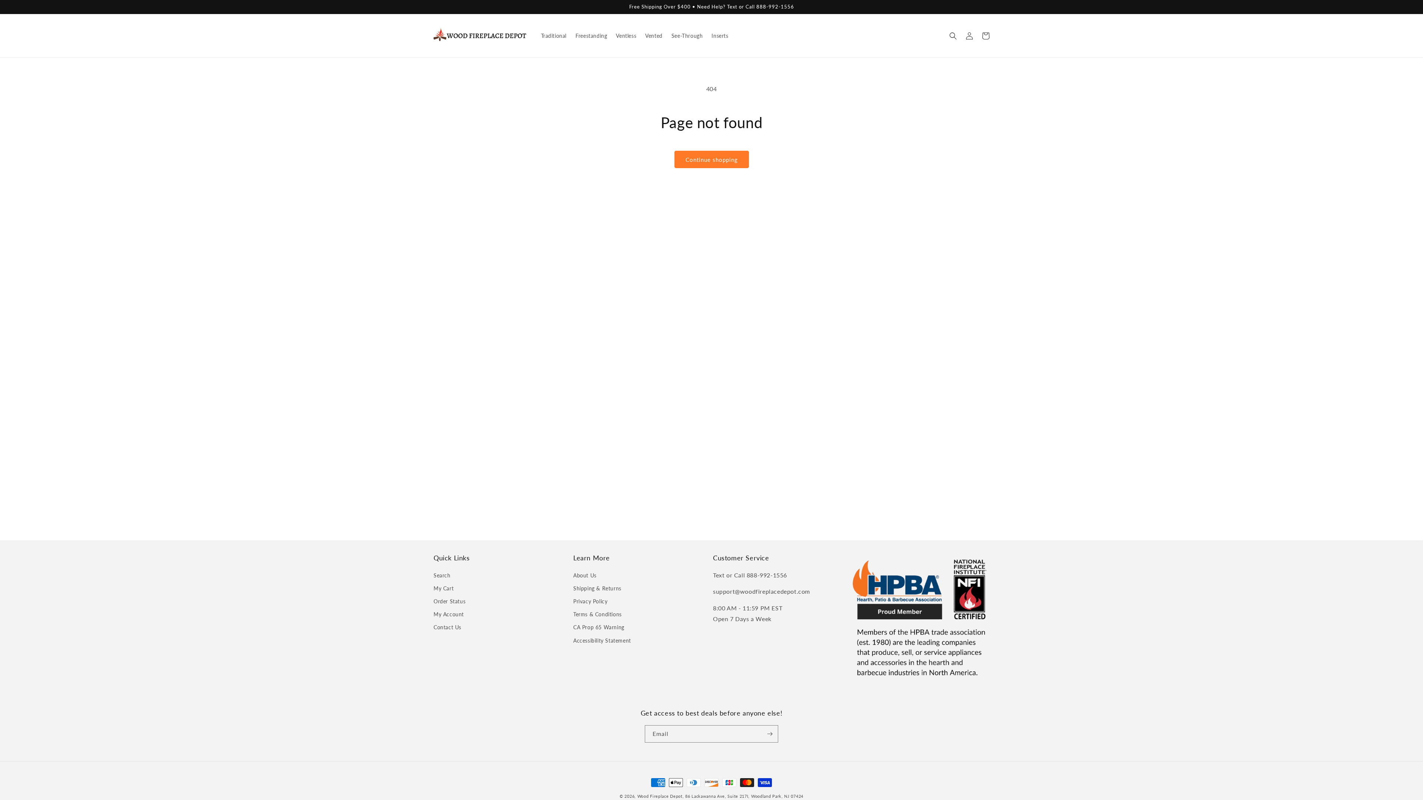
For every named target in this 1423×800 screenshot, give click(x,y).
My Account (449, 614)
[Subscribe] (770, 734)
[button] (953, 36)
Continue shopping (712, 159)
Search (442, 575)
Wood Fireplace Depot (660, 796)
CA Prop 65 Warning (598, 627)
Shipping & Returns (597, 588)
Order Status (449, 601)
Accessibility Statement (602, 640)
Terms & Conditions (597, 614)
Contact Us (447, 627)
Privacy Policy (590, 601)
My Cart (444, 588)
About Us (585, 575)
